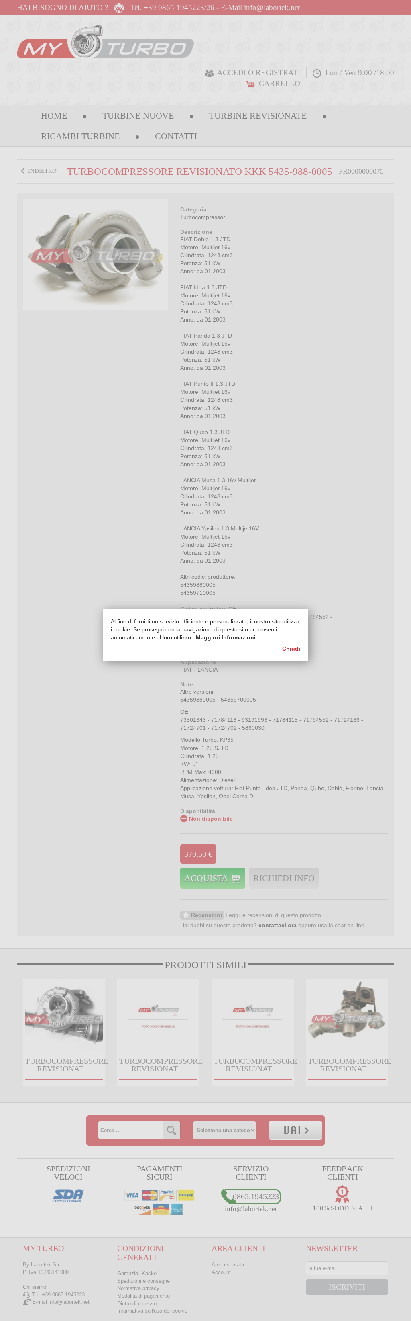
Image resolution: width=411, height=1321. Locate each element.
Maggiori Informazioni (226, 637)
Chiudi (291, 648)
